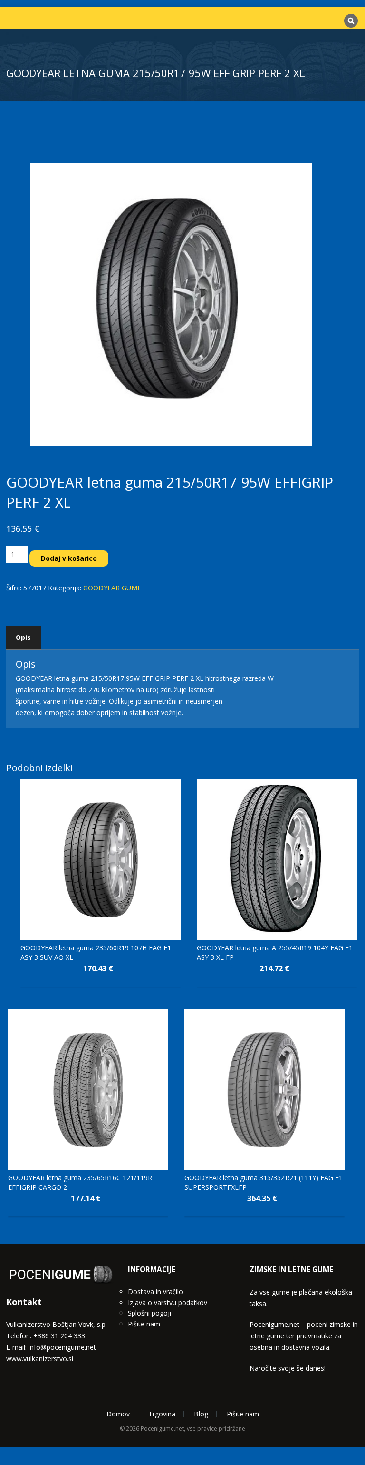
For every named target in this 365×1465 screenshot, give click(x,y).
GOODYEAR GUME (112, 587)
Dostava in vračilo (155, 1159)
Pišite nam (144, 1191)
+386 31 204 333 (59, 1203)
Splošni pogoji (149, 1180)
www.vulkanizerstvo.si (39, 1226)
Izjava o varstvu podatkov (167, 1170)
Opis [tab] (23, 637)
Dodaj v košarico (69, 558)
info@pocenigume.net (62, 1214)
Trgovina (161, 1281)
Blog (201, 1281)
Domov (118, 1281)
